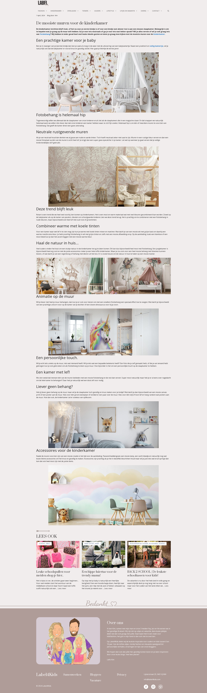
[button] (168, 10)
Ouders (97, 11)
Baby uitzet (89, 544)
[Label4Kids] (42, 3)
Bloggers (95, 675)
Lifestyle (110, 11)
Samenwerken (72, 675)
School (42, 544)
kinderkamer (159, 34)
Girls (48, 544)
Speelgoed (71, 11)
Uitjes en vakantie (127, 11)
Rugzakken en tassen (139, 544)
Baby (97, 544)
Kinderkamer (56, 11)
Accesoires (153, 544)
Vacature (95, 680)
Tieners (85, 11)
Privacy (121, 675)
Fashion (41, 11)
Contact (155, 11)
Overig (143, 11)
